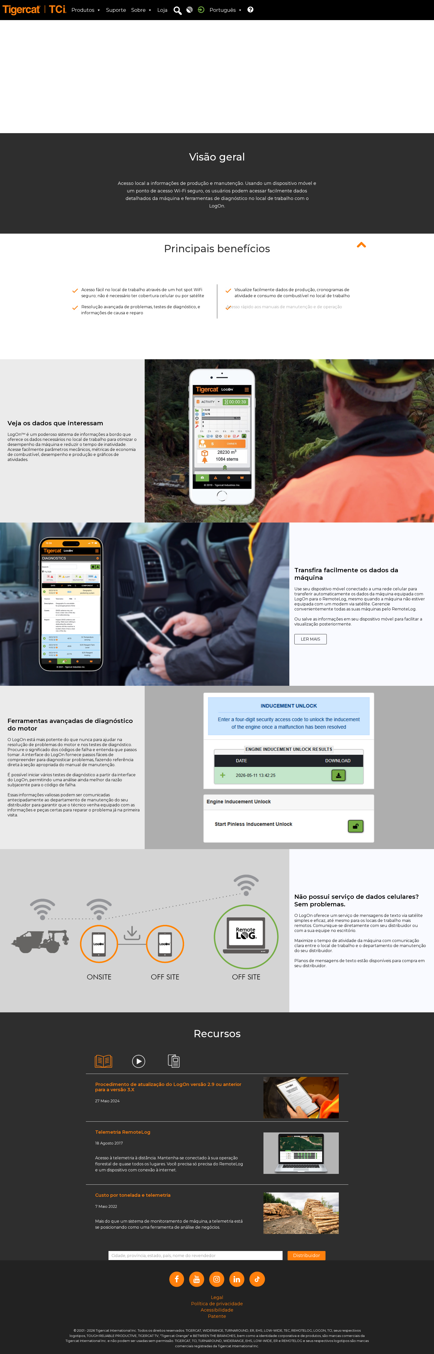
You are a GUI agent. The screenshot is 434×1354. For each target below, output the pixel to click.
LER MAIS (310, 639)
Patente (217, 1316)
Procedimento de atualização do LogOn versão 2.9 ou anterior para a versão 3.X (168, 1087)
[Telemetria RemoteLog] (301, 1153)
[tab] (103, 1061)
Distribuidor (306, 1255)
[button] (177, 11)
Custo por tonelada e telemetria (133, 1195)
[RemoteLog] (189, 9)
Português (222, 10)
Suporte (116, 10)
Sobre (138, 10)
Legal (217, 1297)
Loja (162, 10)
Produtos (82, 10)
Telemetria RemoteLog (122, 1132)
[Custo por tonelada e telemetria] (301, 1213)
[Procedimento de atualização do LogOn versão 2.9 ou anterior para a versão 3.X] (301, 1097)
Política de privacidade (217, 1304)
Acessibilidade (217, 1310)
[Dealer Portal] (201, 9)
